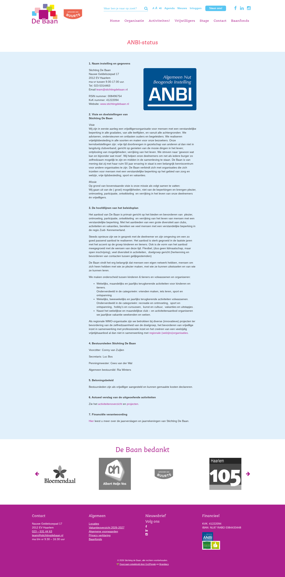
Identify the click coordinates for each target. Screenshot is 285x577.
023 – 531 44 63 (42, 531)
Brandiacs (164, 564)
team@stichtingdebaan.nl (47, 535)
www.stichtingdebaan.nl (114, 103)
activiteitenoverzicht (110, 403)
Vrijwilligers (185, 21)
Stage (204, 21)
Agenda (169, 8)
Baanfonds (240, 21)
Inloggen (196, 8)
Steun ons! (215, 8)
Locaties (94, 523)
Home (115, 21)
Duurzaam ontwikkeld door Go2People (138, 564)
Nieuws (182, 8)
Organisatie (134, 21)
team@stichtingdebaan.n (111, 89)
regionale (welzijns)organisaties (168, 332)
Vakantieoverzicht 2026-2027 (106, 527)
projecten (132, 403)
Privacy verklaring (100, 535)
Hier (91, 421)
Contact (220, 21)
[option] (59, 474)
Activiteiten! (159, 21)
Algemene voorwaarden (103, 531)
